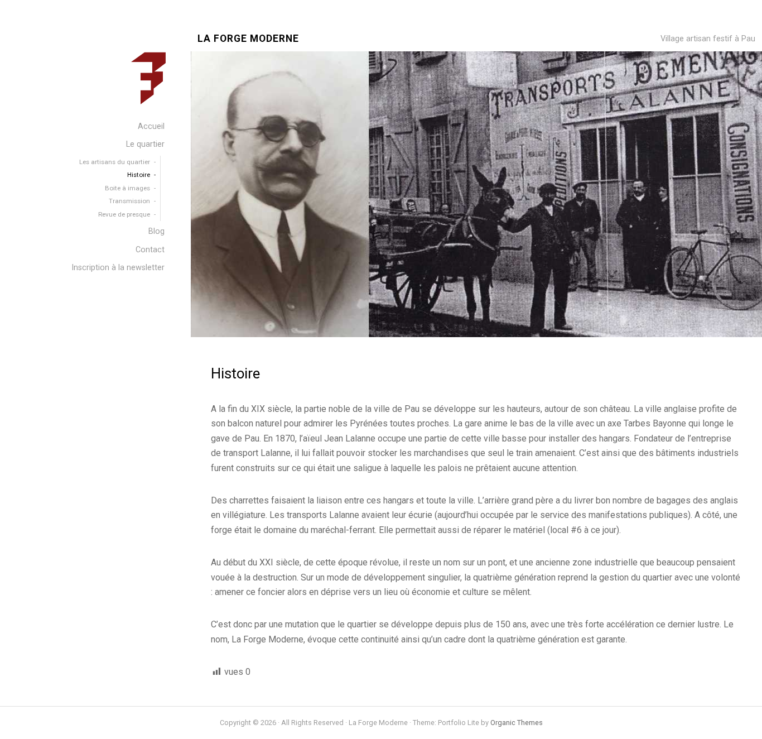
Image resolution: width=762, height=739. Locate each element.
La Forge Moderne (248, 38)
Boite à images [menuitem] (127, 188)
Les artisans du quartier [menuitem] (114, 162)
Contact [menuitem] (150, 250)
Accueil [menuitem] (151, 126)
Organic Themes (516, 722)
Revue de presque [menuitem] (124, 214)
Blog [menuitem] (156, 231)
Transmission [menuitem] (129, 201)
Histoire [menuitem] (138, 175)
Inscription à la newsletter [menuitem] (118, 267)
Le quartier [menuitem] (145, 144)
